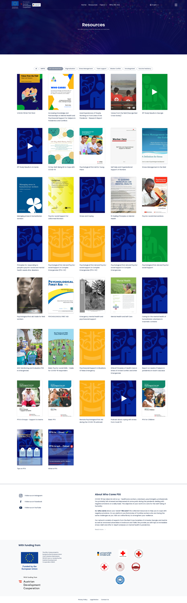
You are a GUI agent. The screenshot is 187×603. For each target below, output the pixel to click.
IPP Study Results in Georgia (152, 113)
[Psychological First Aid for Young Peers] (92, 146)
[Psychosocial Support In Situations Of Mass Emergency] (92, 347)
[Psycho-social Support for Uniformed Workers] (61, 195)
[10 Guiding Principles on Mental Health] (123, 195)
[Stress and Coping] (92, 195)
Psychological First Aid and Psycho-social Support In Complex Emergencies (124, 267)
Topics (102, 5)
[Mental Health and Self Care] (123, 295)
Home (83, 5)
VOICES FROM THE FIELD (26, 113)
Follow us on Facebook (33, 501)
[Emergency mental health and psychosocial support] (92, 295)
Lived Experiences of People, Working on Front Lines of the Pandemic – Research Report (91, 115)
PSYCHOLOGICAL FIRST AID (58, 316)
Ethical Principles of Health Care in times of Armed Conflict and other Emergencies (124, 370)
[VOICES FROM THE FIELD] (29, 92)
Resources (93, 5)
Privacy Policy (82, 600)
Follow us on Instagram (33, 495)
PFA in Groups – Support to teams (30, 419)
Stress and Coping (87, 216)
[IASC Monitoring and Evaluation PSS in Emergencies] (29, 347)
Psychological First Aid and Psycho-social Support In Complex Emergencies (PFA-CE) (61, 267)
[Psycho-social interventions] (154, 195)
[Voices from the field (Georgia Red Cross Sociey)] (123, 92)
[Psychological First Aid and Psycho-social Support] (154, 244)
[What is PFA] (61, 447)
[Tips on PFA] (29, 447)
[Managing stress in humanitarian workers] (29, 195)
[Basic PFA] (61, 398)
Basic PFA (52, 419)
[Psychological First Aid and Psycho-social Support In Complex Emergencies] (123, 244)
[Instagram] (21, 495)
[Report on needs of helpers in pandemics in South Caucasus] (154, 347)
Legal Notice (94, 600)
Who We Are (114, 5)
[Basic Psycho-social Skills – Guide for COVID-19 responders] (61, 347)
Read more (99, 529)
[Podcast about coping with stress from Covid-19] (123, 398)
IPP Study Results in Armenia (27, 167)
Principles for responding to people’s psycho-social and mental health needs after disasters (30, 267)
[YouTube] (21, 507)
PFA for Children (148, 419)
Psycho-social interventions (152, 216)
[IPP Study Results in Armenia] (29, 146)
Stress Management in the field (154, 167)
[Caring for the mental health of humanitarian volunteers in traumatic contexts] (154, 295)
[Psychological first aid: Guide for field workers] (29, 295)
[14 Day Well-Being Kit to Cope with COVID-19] (61, 146)
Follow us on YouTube (33, 508)
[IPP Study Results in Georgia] (154, 92)
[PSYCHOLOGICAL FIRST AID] (61, 295)
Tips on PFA (21, 468)
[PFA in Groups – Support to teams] (29, 398)
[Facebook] (21, 501)
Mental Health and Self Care (121, 316)
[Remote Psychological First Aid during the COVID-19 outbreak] (92, 398)
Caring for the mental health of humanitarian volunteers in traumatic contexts (154, 319)
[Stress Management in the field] (154, 146)
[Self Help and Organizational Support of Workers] (123, 146)
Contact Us (105, 600)
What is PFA (52, 468)
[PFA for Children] (154, 398)
